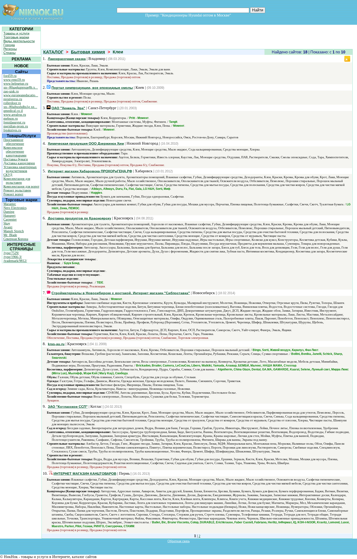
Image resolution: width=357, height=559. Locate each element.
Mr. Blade (10, 235)
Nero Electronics (14, 208)
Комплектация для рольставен (16, 180)
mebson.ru (10, 118)
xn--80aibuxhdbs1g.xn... (20, 107)
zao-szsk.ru (11, 91)
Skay (6, 223)
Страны (9, 53)
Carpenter (10, 219)
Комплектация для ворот (21, 186)
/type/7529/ (11, 253)
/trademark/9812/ (15, 261)
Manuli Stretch (13, 231)
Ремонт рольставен (17, 190)
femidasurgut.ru (14, 122)
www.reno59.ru (14, 80)
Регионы (10, 49)
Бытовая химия (88, 52)
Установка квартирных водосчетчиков (20, 169)
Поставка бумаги (15, 159)
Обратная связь (179, 541)
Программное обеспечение (13, 142)
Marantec (9, 204)
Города (9, 45)
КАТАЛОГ (53, 52)
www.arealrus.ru (14, 115)
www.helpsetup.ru (15, 83)
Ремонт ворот (13, 194)
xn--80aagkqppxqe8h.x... (20, 87)
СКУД (7, 175)
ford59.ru (10, 76)
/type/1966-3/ (12, 257)
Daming (8, 212)
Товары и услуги (16, 33)
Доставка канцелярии (19, 163)
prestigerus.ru (12, 99)
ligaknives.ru (12, 130)
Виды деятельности (19, 41)
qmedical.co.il (13, 111)
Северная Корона (15, 239)
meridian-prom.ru (15, 126)
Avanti (7, 227)
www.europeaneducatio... (20, 95)
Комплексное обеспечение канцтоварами (14, 151)
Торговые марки (16, 37)
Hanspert (9, 215)
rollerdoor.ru (12, 103)
